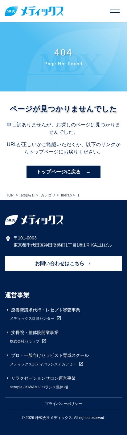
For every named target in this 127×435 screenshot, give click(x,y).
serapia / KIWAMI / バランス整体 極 (39, 387)
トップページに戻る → (63, 171)
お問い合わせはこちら (60, 263)
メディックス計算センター (32, 319)
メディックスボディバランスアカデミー (43, 364)
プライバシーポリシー (63, 404)
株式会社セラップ (25, 341)
